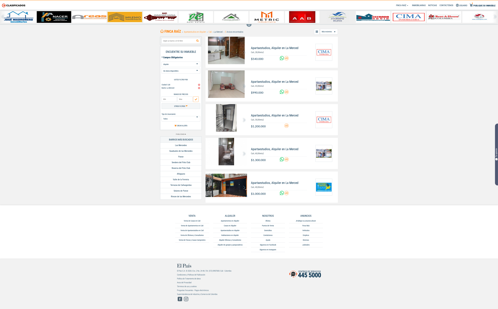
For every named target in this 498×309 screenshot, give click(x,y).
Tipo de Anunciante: (169, 114)
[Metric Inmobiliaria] (267, 17)
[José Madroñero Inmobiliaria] (18, 17)
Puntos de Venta (268, 226)
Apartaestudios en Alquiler (230, 230)
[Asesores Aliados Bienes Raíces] (231, 17)
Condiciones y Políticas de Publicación (191, 275)
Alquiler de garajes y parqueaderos (230, 245)
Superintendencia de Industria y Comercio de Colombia (197, 294)
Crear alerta (181, 126)
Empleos (306, 235)
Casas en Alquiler (230, 226)
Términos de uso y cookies (187, 286)
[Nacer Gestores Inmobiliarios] (54, 17)
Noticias (432, 5)
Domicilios (268, 230)
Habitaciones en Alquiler (230, 235)
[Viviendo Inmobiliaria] (337, 17)
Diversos (306, 240)
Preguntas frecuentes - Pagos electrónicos (193, 290)
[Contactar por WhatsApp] (282, 59)
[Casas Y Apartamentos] (479, 17)
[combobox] (181, 41)
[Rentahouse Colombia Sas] (444, 17)
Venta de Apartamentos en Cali (192, 226)
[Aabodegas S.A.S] (302, 17)
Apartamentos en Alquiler (230, 221)
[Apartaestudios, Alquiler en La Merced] (226, 50)
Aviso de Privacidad (184, 282)
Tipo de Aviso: (181, 67)
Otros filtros (180, 106)
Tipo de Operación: (181, 60)
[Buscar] (197, 41)
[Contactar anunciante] (286, 59)
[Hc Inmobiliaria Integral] (160, 17)
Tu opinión (496, 152)
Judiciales (306, 245)
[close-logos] (249, 24)
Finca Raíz (401, 5)
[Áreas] (89, 17)
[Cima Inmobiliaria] (408, 17)
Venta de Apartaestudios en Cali (192, 230)
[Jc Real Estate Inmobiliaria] (196, 17)
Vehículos (305, 230)
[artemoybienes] (323, 187)
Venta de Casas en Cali (192, 221)
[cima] (323, 52)
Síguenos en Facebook (268, 245)
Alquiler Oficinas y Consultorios (230, 240)
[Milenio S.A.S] (125, 17)
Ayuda (268, 240)
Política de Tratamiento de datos (189, 278)
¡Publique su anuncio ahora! (306, 221)
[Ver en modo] (317, 32)
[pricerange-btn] (196, 99)
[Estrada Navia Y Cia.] (373, 17)
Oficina (267, 221)
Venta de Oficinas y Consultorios (192, 235)
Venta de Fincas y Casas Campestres (192, 240)
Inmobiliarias (419, 5)
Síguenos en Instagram (268, 250)
